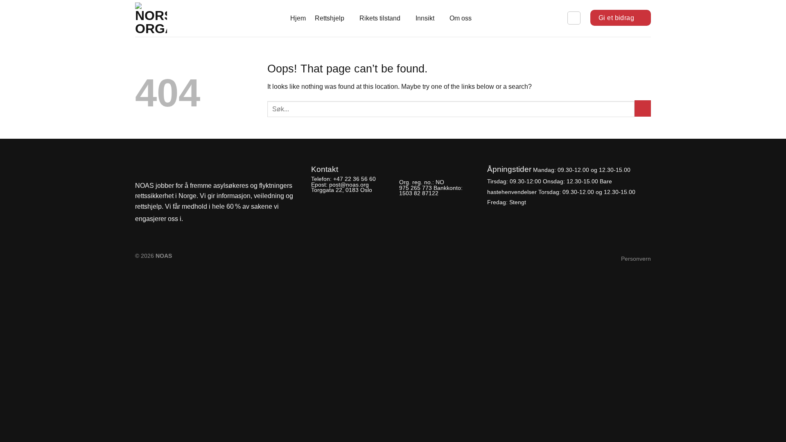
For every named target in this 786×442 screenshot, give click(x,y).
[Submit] (643, 108)
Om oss (460, 18)
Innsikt (425, 18)
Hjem (298, 18)
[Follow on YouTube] (219, 219)
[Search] (573, 18)
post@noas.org (349, 184)
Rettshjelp (329, 18)
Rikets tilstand (379, 18)
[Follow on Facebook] (191, 219)
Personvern (636, 258)
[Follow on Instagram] (205, 219)
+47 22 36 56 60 (354, 179)
